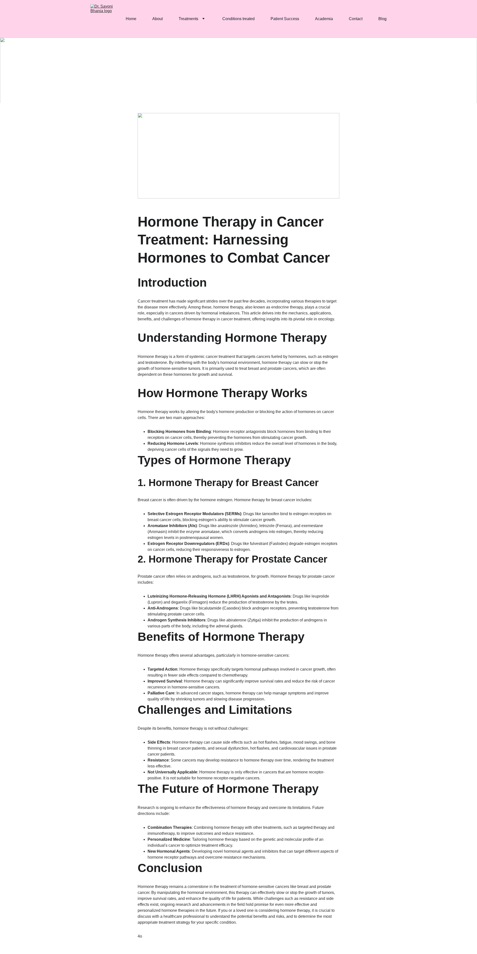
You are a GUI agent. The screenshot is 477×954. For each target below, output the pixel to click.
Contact (355, 19)
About (157, 19)
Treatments (188, 19)
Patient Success (285, 19)
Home (131, 19)
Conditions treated (238, 19)
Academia (324, 19)
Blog (382, 19)
